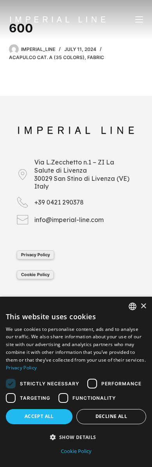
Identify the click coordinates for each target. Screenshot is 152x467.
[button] (76, 437)
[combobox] (132, 306)
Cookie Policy (35, 274)
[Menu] (139, 19)
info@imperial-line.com (69, 220)
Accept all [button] (39, 416)
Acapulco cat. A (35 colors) (47, 57)
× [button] (143, 306)
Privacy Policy (35, 254)
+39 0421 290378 (59, 202)
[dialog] (76, 382)
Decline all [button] (111, 416)
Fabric (95, 57)
